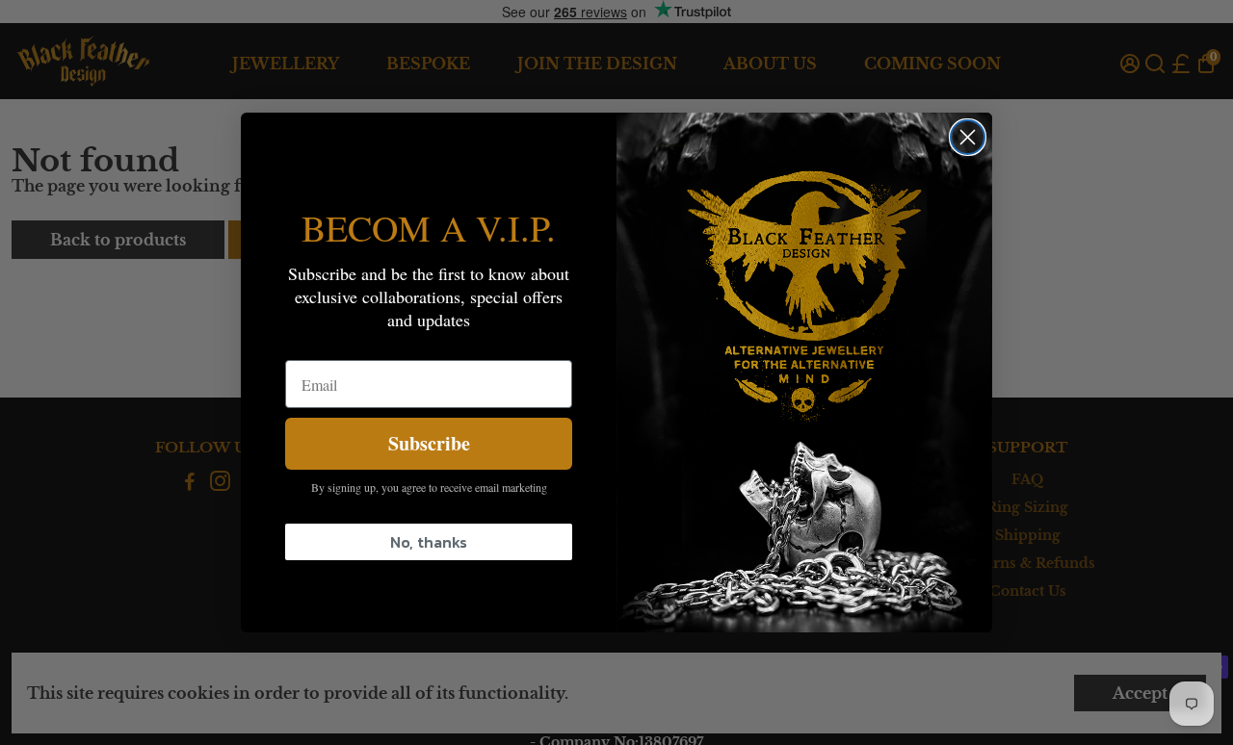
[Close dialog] (967, 137)
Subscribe (429, 443)
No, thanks (428, 541)
